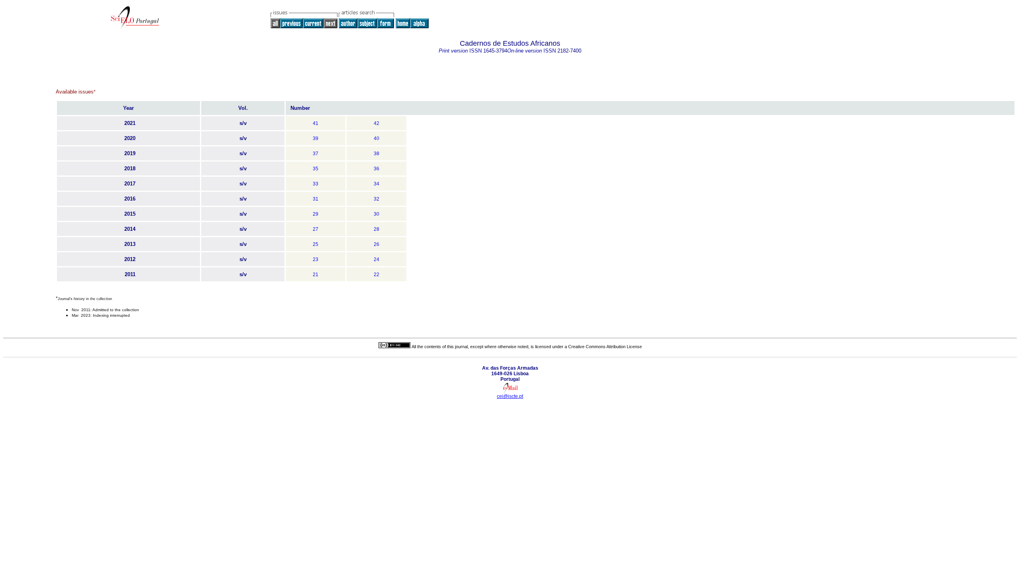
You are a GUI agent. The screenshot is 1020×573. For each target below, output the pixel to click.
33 (315, 184)
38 (376, 153)
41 (315, 123)
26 (376, 244)
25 (315, 244)
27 (315, 229)
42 (376, 123)
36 (376, 169)
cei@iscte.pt (510, 396)
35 (315, 169)
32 (376, 199)
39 (315, 138)
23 (315, 259)
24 (376, 259)
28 (376, 229)
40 (376, 138)
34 (376, 184)
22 (376, 274)
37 (315, 153)
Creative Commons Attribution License (605, 346)
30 (376, 214)
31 (315, 199)
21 (315, 274)
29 (315, 214)
